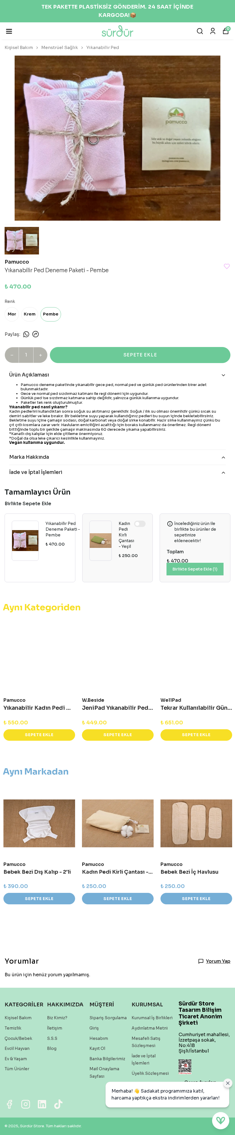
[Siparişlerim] (212, 31)
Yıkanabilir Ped (102, 47)
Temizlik (13, 1028)
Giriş (94, 1028)
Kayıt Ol (97, 1048)
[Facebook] (9, 1104)
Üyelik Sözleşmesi (150, 1073)
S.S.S (52, 1038)
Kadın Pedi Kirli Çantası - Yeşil (126, 535)
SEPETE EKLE (140, 355)
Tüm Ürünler (17, 1068)
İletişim (54, 1028)
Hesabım (98, 1038)
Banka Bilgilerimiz (107, 1058)
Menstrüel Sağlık (59, 47)
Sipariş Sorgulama (108, 1017)
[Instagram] (25, 1104)
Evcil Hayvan (17, 1048)
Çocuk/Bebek (18, 1038)
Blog (51, 1048)
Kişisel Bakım (19, 47)
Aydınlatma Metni (150, 1028)
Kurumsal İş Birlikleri (152, 1017)
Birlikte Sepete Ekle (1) (195, 569)
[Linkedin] (42, 1104)
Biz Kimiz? (57, 1017)
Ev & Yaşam (16, 1058)
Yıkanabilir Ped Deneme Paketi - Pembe (63, 529)
